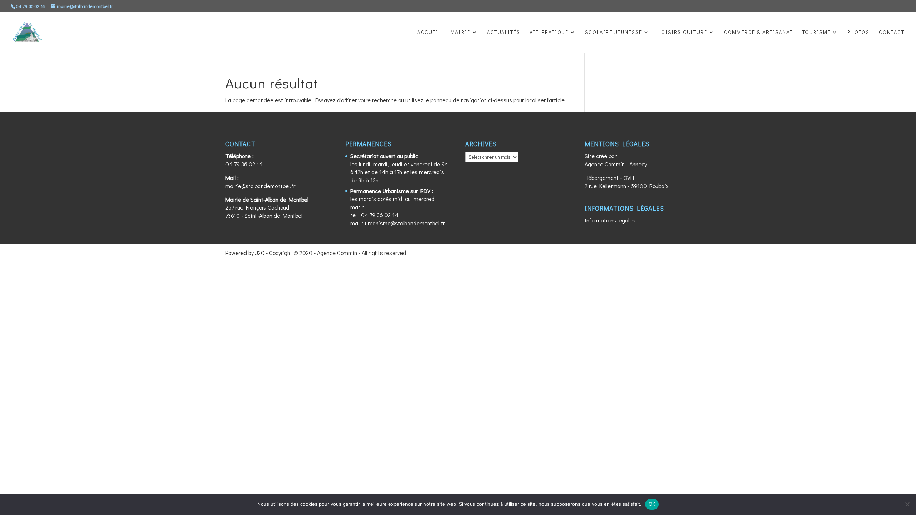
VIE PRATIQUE (549, 32)
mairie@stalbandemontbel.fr (260, 186)
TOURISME (816, 32)
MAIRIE (460, 32)
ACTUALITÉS (503, 32)
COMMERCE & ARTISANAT (758, 32)
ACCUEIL (429, 32)
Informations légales (610, 220)
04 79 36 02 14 (244, 164)
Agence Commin (605, 164)
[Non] (907, 504)
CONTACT (892, 32)
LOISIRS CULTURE (683, 32)
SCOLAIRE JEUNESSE (613, 32)
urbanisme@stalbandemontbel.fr (405, 223)
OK (652, 504)
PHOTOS (858, 32)
